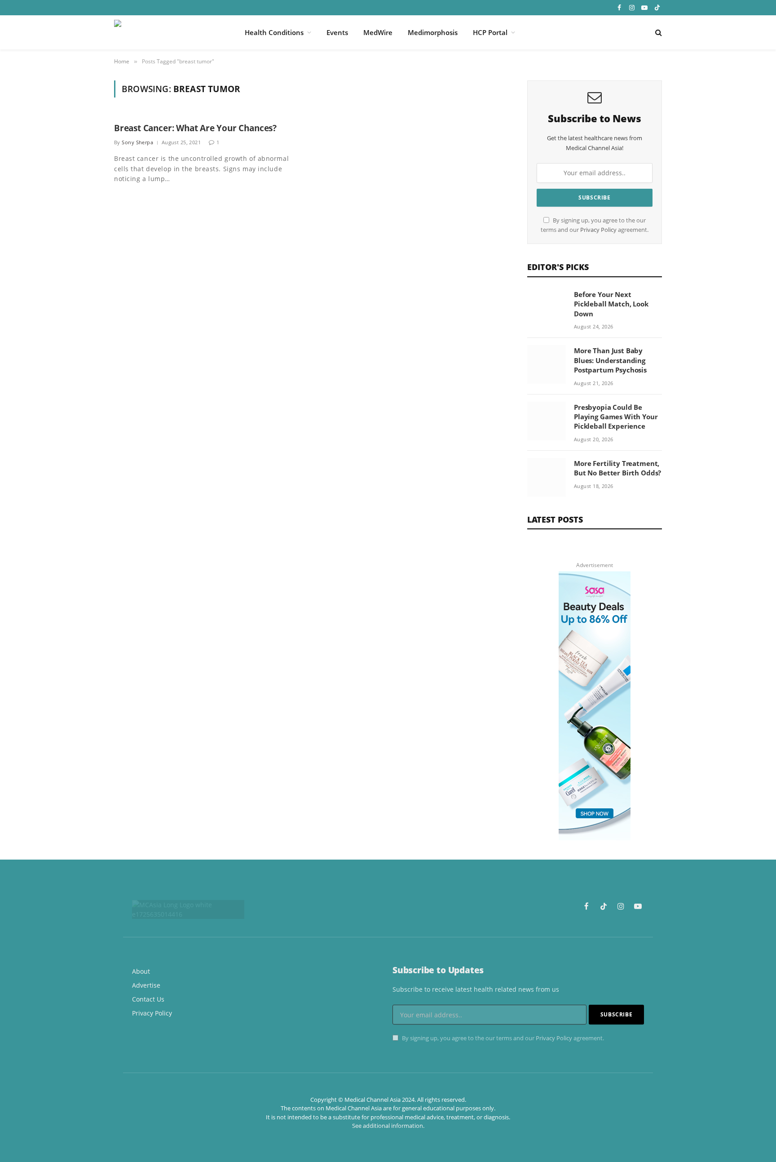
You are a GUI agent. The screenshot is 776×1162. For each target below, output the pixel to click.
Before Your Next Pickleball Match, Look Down (611, 304)
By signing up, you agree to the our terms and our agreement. (502, 1038)
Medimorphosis (433, 32)
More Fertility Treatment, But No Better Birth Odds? (617, 468)
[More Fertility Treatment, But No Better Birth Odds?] (546, 477)
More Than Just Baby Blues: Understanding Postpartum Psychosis (610, 360)
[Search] (657, 32)
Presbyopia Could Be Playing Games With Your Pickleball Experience (616, 417)
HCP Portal (490, 32)
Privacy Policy (598, 230)
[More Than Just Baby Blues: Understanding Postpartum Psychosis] (546, 364)
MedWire (377, 32)
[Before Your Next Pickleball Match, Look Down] (546, 308)
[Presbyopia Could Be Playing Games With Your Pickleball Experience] (546, 421)
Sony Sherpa (137, 142)
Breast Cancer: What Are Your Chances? (195, 128)
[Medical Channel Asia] (167, 32)
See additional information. (388, 1126)
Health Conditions (274, 32)
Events (337, 32)
